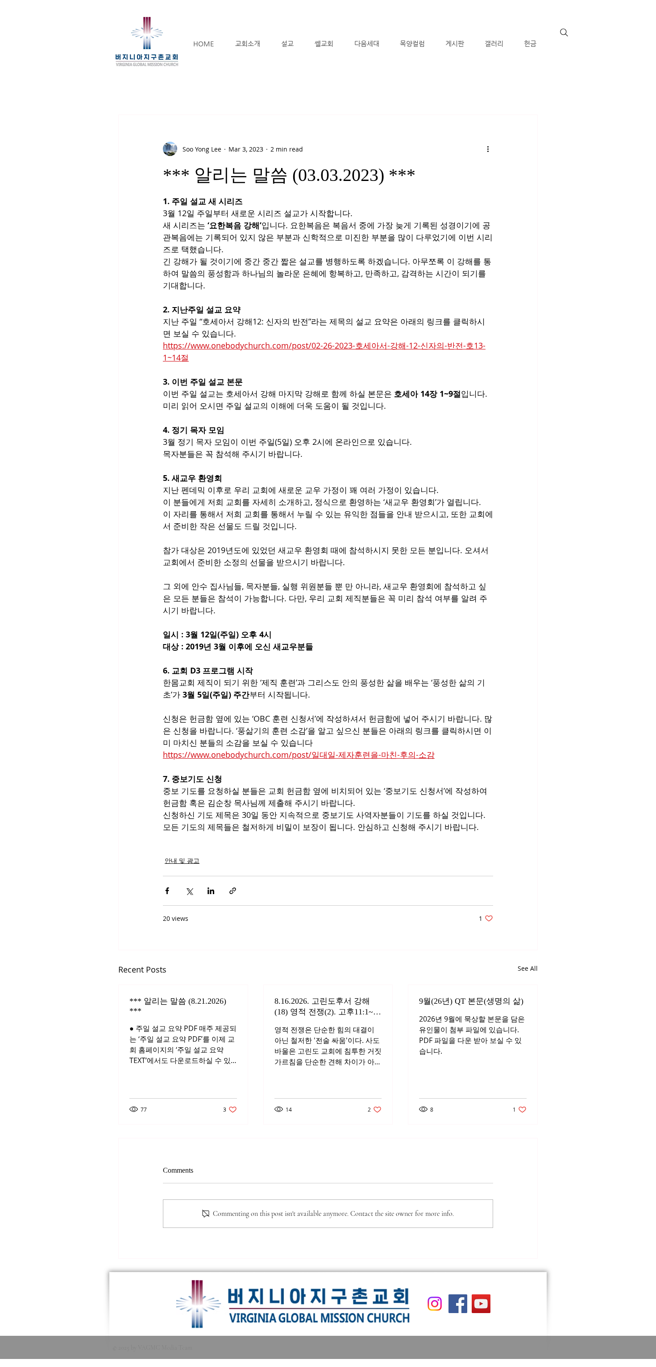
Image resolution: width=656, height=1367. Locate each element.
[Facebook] (457, 1303)
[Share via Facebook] (167, 891)
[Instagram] (434, 1303)
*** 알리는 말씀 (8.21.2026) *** (177, 1006)
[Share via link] (232, 891)
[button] (247, 43)
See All (528, 968)
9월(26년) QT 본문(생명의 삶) (471, 1001)
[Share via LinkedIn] (211, 891)
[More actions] (487, 149)
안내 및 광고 (182, 860)
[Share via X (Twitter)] (189, 891)
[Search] (564, 32)
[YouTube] (481, 1303)
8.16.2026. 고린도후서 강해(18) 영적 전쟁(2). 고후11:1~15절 (327, 1007)
